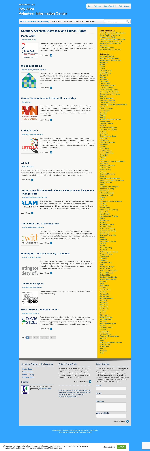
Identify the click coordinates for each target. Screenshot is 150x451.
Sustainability (104, 332)
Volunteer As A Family (108, 37)
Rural (102, 283)
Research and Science (108, 279)
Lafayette (103, 197)
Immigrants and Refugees (109, 186)
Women (102, 349)
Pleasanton (104, 260)
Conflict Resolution (106, 98)
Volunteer (97, 6)
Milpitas (102, 218)
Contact (127, 6)
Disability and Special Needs (110, 119)
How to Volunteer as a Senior (110, 50)
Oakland (103, 243)
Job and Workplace (107, 193)
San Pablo (103, 300)
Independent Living (107, 189)
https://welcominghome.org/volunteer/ (34, 70)
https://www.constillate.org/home (32, 134)
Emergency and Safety (108, 136)
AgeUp (25, 162)
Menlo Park (104, 212)
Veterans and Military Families (111, 342)
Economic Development (108, 128)
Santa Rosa (104, 309)
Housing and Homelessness (110, 178)
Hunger (102, 184)
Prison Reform (105, 269)
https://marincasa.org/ (29, 40)
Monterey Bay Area (107, 224)
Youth (102, 353)
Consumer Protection (107, 100)
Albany (102, 66)
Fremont (103, 157)
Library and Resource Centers (111, 201)
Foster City (104, 155)
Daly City (103, 115)
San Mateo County (106, 298)
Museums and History (108, 231)
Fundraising (104, 163)
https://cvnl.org (26, 102)
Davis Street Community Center (39, 309)
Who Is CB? (104, 45)
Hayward (103, 172)
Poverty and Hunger (107, 266)
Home (90, 6)
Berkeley (103, 77)
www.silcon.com (45, 389)
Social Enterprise (106, 317)
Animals (102, 69)
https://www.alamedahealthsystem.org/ (34, 197)
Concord (103, 96)
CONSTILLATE (29, 130)
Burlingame (104, 79)
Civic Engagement (106, 88)
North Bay (57, 21)
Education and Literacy (108, 130)
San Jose (103, 292)
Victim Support (105, 344)
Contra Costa (27, 369)
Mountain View (105, 226)
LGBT (102, 199)
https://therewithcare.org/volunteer (33, 227)
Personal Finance (106, 254)
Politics (102, 264)
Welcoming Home (31, 65)
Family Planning (105, 151)
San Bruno (103, 288)
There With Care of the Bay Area (40, 223)
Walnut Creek (105, 346)
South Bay (90, 21)
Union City (103, 338)
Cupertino (103, 113)
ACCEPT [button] (121, 447)
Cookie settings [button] (109, 447)
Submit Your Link (110, 6)
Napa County (104, 233)
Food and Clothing (106, 153)
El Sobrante (104, 134)
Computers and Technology (110, 94)
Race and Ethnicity (106, 273)
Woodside (103, 351)
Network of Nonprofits (108, 235)
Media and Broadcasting (109, 210)
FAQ (120, 6)
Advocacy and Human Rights (110, 60)
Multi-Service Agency (107, 229)
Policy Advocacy (105, 262)
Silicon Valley (104, 315)
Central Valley (105, 83)
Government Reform (107, 165)
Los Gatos (103, 205)
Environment (104, 144)
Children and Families (108, 85)
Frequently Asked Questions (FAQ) (112, 39)
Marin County (105, 208)
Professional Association (109, 271)
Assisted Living (105, 73)
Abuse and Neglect (107, 56)
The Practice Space (32, 283)
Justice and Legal (106, 195)
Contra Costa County (107, 102)
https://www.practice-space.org (32, 287)
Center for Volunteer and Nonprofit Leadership (48, 98)
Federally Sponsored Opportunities (113, 33)
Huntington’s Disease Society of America (45, 253)
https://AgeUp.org (27, 166)
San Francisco (105, 290)
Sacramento (104, 285)
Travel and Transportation (109, 336)
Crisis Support (105, 111)
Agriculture (104, 62)
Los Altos (103, 203)
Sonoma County (106, 319)
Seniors (102, 313)
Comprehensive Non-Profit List (111, 41)
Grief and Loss (105, 168)
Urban (102, 340)
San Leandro (104, 294)
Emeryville (103, 138)
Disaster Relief (105, 121)
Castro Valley (104, 81)
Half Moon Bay (105, 170)
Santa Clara (104, 304)
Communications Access (109, 90)
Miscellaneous (105, 220)
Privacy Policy (93, 430)
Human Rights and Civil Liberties (112, 180)
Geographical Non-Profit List (110, 43)
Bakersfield (104, 75)
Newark (102, 237)
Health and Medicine (107, 174)
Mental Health (105, 214)
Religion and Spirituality (108, 277)
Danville (102, 117)
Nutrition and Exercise (108, 241)
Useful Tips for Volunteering (110, 35)
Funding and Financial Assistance (112, 161)
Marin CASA (28, 36)
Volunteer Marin (28, 377)
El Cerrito (103, 132)
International (104, 191)
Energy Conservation (107, 142)
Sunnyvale (103, 330)
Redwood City (105, 275)
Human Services (106, 182)
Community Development (109, 92)
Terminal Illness (105, 334)
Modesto (103, 222)
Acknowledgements (107, 48)
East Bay (68, 21)
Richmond (103, 281)
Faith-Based (104, 149)
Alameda (103, 64)
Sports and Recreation (108, 323)
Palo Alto (103, 245)
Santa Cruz (104, 306)
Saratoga (103, 311)
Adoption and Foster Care (109, 58)
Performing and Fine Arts (109, 252)
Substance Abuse (106, 328)
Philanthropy (104, 256)
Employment (104, 140)
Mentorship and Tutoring (109, 216)
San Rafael (104, 302)
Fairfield (103, 146)
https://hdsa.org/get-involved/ (31, 257)
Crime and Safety (106, 109)
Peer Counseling (106, 248)
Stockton (103, 325)
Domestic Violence (106, 123)
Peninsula (78, 21)
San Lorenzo (104, 296)
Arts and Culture (106, 71)
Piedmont (103, 258)
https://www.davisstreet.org (30, 313)
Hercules (103, 176)
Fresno (102, 159)
